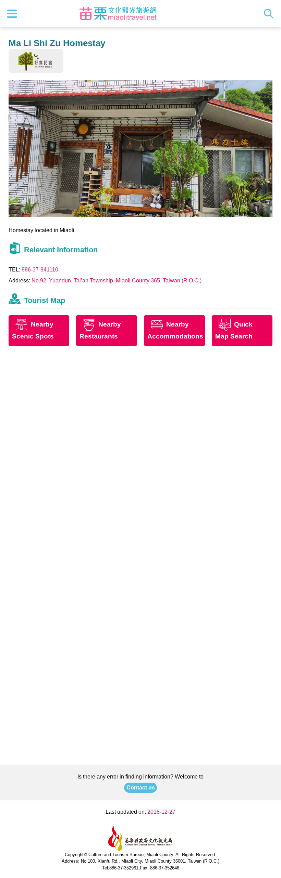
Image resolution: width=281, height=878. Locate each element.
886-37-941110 (40, 269)
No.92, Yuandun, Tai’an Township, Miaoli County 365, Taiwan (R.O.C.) (116, 280)
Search (270, 14)
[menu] (13, 13)
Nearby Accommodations (175, 330)
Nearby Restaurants (100, 330)
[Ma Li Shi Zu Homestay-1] (141, 215)
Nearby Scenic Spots (33, 330)
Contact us (140, 787)
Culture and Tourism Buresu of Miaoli (118, 13)
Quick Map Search (234, 330)
